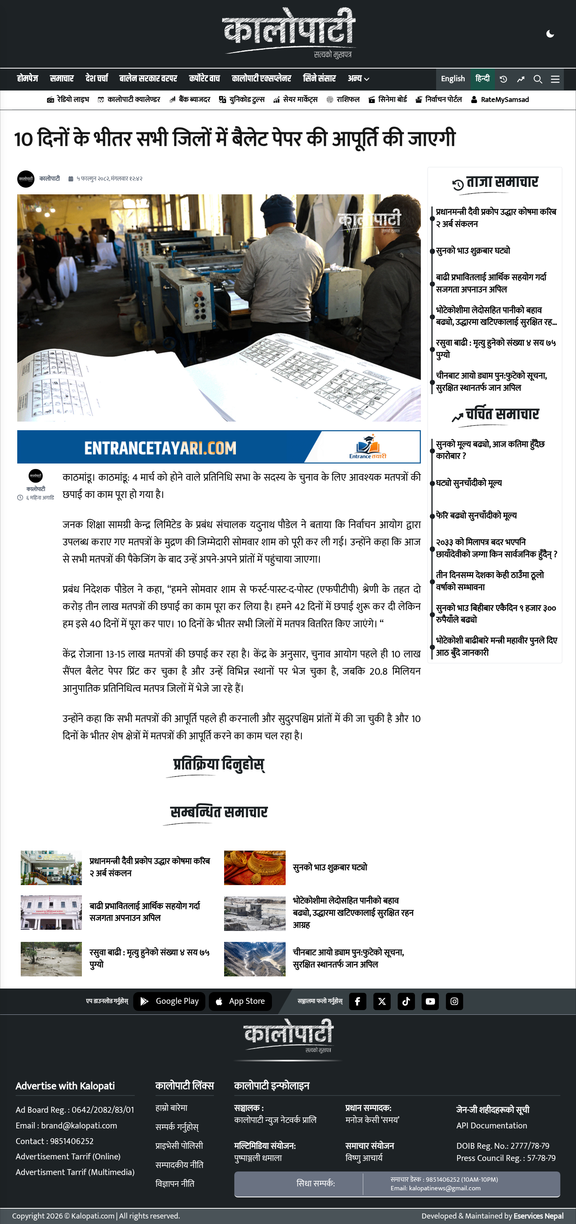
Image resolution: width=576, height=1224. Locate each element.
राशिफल (348, 100)
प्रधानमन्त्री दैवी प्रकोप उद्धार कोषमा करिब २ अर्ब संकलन (150, 868)
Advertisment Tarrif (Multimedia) (75, 1172)
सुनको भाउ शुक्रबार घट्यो (330, 868)
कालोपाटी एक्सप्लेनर (261, 79)
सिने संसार (319, 79)
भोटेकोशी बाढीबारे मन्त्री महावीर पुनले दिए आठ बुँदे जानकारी (496, 647)
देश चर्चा (97, 79)
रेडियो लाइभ (73, 100)
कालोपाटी (50, 179)
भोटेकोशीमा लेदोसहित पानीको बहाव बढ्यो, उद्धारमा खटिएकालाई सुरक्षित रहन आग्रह (353, 913)
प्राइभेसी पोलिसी (179, 1146)
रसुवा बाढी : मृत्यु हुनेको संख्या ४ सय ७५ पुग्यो (150, 959)
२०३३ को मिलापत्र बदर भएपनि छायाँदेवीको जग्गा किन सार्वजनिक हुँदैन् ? (497, 549)
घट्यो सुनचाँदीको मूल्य (469, 484)
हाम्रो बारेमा (171, 1108)
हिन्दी (483, 78)
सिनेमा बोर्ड (393, 100)
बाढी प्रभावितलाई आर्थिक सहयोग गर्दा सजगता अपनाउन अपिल (145, 913)
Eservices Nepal (539, 1216)
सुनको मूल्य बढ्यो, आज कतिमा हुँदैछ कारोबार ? (490, 451)
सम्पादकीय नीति (179, 1165)
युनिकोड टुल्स (247, 100)
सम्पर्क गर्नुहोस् (177, 1127)
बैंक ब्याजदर (194, 100)
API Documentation (491, 1126)
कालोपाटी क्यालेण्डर (134, 100)
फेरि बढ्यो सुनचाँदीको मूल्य (476, 516)
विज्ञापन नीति (175, 1184)
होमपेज (27, 79)
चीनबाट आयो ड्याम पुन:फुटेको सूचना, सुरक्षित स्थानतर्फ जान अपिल (348, 959)
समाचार (62, 79)
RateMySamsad (505, 100)
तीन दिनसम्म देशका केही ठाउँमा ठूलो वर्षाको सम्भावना (490, 582)
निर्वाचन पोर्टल (444, 100)
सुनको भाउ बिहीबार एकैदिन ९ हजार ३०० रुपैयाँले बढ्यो (496, 615)
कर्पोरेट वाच (204, 79)
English (453, 78)
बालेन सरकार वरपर (148, 79)
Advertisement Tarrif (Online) (68, 1157)
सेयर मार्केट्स (300, 100)
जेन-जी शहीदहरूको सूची (492, 1110)
